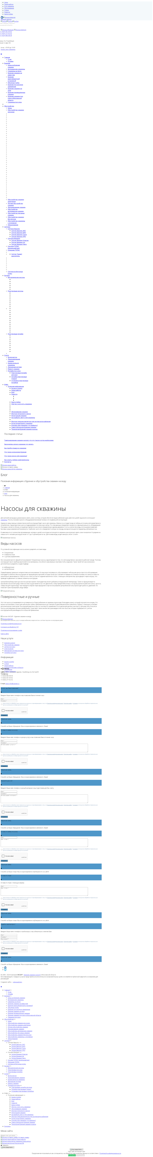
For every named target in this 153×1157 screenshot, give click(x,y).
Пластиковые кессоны (15, 291)
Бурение (7, 63)
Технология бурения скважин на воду (24, 429)
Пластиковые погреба (15, 334)
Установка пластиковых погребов (22, 1091)
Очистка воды (8, 649)
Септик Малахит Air (18, 242)
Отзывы (10, 61)
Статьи (6, 10)
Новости (7, 12)
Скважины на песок (14, 71)
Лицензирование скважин (16, 1078)
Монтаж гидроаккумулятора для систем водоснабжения (31, 421)
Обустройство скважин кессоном (19, 1023)
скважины (4, 520)
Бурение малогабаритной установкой (14, 79)
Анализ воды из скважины (13, 364)
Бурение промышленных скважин (19, 1013)
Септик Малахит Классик (20, 240)
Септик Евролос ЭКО (18, 231)
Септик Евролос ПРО (18, 237)
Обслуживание (9, 8)
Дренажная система (15, 367)
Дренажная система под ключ (14, 651)
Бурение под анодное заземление (15, 86)
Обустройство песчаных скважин (19, 1033)
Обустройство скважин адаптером (19, 1025)
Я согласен (72, 1155)
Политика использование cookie (11, 630)
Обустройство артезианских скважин (16, 210)
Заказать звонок (6, 19)
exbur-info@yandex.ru (12, 684)
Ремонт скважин (13, 369)
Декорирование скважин (16, 207)
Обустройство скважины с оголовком (16, 222)
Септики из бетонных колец (17, 1064)
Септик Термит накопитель (16, 255)
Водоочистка (12, 357)
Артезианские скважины (16, 69)
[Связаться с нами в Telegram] (20, 30)
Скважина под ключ (15, 102)
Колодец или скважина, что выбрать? (24, 425)
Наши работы (8, 4)
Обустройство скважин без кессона (19, 1035)
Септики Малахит (14, 238)
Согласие (75, 703)
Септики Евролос (14, 229)
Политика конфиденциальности (11, 624)
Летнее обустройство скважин (18, 1027)
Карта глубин (8, 14)
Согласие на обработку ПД (9, 627)
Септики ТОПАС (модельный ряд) (14, 247)
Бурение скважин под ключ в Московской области (15, 98)
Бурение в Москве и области (13, 668)
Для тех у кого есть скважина (21, 404)
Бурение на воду (9, 643)
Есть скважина (9, 6)
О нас (10, 59)
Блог (13, 392)
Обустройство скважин (11, 645)
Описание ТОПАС (14, 250)
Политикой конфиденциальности (110, 1153)
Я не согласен (80, 1155)
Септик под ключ (9, 647)
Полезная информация (16, 386)
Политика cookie (68, 703)
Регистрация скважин (18, 416)
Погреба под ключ (14, 371)
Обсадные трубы (13, 83)
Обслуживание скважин (19, 412)
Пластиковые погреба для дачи (21, 1087)
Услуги (6, 355)
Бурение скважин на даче (16, 1011)
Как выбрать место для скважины (23, 418)
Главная (7, 57)
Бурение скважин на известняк (18, 1004)
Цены (6, 2)
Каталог (7, 275)
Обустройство (9, 106)
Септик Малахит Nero (19, 244)
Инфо (6, 384)
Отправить (4, 715)
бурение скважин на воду (32, 975)
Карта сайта (5, 634)
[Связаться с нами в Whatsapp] (7, 30)
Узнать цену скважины (8, 49)
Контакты (7, 462)
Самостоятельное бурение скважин (23, 427)
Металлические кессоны (16, 277)
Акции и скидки (16, 388)
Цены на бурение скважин (16, 998)
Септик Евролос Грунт (19, 235)
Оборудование (13, 225)
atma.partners (17, 982)
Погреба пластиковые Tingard (21, 1089)
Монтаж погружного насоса (21, 414)
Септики (7, 227)
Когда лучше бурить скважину (21, 423)
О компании (8, 669)
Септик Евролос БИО (18, 233)
